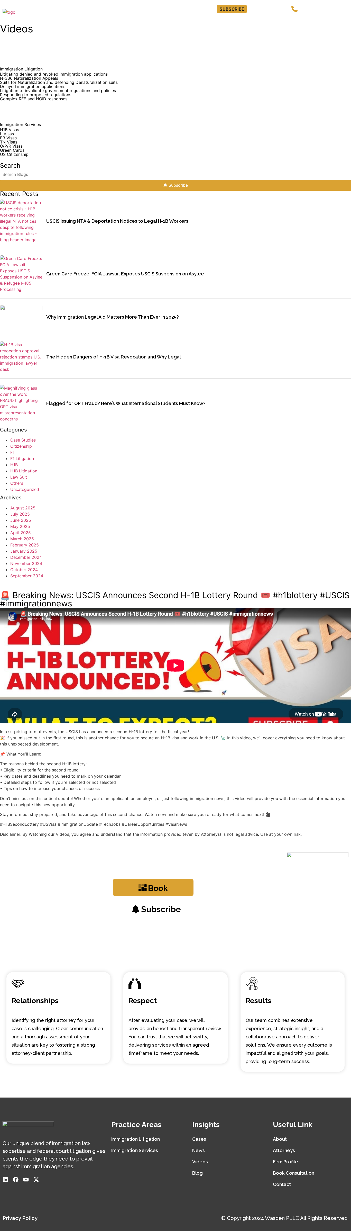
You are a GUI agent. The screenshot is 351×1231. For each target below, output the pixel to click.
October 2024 (24, 569)
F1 (12, 452)
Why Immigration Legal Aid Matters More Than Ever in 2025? (112, 317)
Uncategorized (24, 489)
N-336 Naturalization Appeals (29, 78)
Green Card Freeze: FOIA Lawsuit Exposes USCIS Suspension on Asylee (125, 273)
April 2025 (20, 532)
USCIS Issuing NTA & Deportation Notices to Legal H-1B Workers (117, 221)
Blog (316, 21)
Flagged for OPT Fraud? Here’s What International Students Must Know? (126, 403)
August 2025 (22, 507)
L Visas (7, 134)
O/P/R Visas (11, 146)
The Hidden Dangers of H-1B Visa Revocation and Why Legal (113, 357)
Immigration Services (134, 1150)
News (198, 1150)
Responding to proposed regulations (35, 95)
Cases (199, 1139)
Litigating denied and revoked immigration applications (54, 74)
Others (16, 483)
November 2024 (26, 563)
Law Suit (18, 477)
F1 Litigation (22, 458)
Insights (293, 21)
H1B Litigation (23, 470)
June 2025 (20, 520)
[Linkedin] (257, 9)
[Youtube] (273, 9)
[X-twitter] (282, 9)
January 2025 (23, 551)
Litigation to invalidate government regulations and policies (58, 90)
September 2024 (26, 575)
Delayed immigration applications (32, 86)
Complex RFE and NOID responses (33, 99)
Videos (200, 1161)
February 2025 (24, 544)
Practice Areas (213, 21)
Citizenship (21, 446)
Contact (336, 21)
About (280, 1139)
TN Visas (8, 142)
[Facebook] (265, 9)
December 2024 (26, 557)
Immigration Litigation (135, 1139)
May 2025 (20, 526)
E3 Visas (8, 138)
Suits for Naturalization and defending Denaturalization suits (59, 82)
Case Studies (23, 440)
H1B (14, 464)
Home (155, 21)
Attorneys (179, 21)
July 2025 (20, 514)
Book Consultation (258, 21)
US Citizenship (14, 154)
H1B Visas (9, 130)
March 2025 (22, 538)
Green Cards (12, 150)
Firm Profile (285, 1161)
